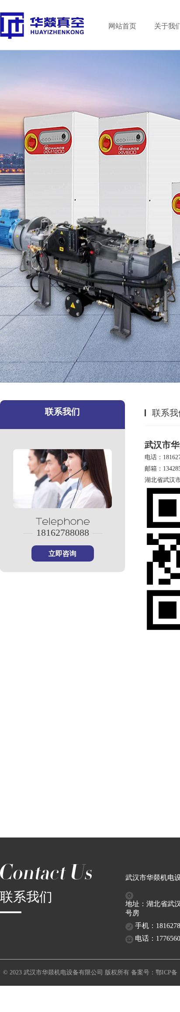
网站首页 (122, 26)
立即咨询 (62, 553)
